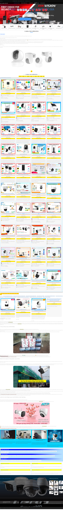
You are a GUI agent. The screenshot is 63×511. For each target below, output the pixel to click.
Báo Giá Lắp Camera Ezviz (35, 463)
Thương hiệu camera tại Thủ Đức (37, 488)
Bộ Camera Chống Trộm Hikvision (14, 460)
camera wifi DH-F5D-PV (23, 309)
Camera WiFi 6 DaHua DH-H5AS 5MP (54, 300)
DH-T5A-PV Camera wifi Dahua (8, 279)
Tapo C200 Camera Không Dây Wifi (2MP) (38, 154)
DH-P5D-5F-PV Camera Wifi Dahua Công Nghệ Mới (38, 280)
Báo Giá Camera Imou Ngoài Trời (4, 452)
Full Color (31, 76)
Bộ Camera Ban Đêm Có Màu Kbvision (23, 460)
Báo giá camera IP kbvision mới (38, 451)
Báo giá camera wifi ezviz (46, 451)
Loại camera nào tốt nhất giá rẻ (53, 451)
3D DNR (38, 76)
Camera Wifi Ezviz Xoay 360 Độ (4, 457)
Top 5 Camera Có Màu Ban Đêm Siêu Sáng (21, 451)
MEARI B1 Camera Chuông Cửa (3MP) (23, 174)
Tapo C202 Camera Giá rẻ (23, 154)
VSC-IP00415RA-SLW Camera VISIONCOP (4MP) (23, 90)
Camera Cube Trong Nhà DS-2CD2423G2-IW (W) (7, 310)
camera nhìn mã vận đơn (13, 451)
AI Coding (41, 76)
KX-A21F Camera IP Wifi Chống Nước (23, 193)
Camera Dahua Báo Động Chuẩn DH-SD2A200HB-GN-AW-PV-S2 (39, 440)
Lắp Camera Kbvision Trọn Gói (37, 460)
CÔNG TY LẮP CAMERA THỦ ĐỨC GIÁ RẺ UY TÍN (31, 11)
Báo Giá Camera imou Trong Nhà (30, 451)
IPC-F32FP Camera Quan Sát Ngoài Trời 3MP (39, 235)
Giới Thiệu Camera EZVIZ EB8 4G (23, 439)
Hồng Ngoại (28, 76)
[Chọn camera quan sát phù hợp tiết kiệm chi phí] (62, 27)
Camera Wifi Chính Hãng (31, 31)
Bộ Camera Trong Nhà (30, 460)
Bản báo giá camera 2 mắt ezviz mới (5, 451)
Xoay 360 (36, 76)
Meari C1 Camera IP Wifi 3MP (8, 174)
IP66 (43, 76)
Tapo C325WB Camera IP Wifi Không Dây (8, 135)
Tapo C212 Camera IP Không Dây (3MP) (54, 135)
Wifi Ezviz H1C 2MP (8, 90)
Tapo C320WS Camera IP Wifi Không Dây (23, 135)
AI (33, 76)
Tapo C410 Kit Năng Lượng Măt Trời (54, 112)
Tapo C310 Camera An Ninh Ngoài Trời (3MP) (39, 135)
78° (25, 76)
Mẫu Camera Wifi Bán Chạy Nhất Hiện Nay (55, 442)
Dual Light (23, 76)
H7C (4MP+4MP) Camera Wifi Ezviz (53, 235)
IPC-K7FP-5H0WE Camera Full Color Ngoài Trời (8, 235)
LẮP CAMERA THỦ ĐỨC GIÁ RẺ (5, 478)
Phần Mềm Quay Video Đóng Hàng (5, 463)
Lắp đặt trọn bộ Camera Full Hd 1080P (5, 460)
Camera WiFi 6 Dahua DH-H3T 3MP (38, 310)
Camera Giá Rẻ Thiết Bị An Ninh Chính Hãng (5, 77)
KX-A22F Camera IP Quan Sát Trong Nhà (8, 193)
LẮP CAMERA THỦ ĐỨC (4, 3)
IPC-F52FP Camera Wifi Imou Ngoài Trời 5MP (23, 235)
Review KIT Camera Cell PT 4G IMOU (8, 439)
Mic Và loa (20, 76)
